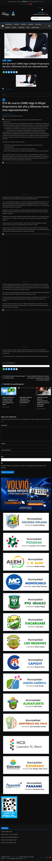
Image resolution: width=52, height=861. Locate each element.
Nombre (3, 443)
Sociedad (9, 60)
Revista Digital (35, 27)
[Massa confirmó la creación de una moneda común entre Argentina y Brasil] (8, 388)
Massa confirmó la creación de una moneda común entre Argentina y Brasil (8, 400)
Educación (38, 24)
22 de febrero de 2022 (8, 114)
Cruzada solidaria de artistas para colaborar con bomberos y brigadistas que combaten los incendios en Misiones (38, 378)
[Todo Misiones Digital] (2, 26)
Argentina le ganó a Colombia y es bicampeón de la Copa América (26, 399)
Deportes (23, 24)
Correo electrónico (6, 450)
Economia (30, 24)
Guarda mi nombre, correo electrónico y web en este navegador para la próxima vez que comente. (23, 466)
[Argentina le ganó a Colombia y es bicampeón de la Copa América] (26, 388)
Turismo (7, 27)
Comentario (4, 425)
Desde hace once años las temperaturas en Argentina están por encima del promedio (43, 401)
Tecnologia (21, 27)
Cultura (4, 60)
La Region (16, 24)
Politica (14, 27)
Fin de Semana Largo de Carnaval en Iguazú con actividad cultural (14, 377)
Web (2, 456)
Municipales (8, 24)
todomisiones (14, 69)
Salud (27, 27)
